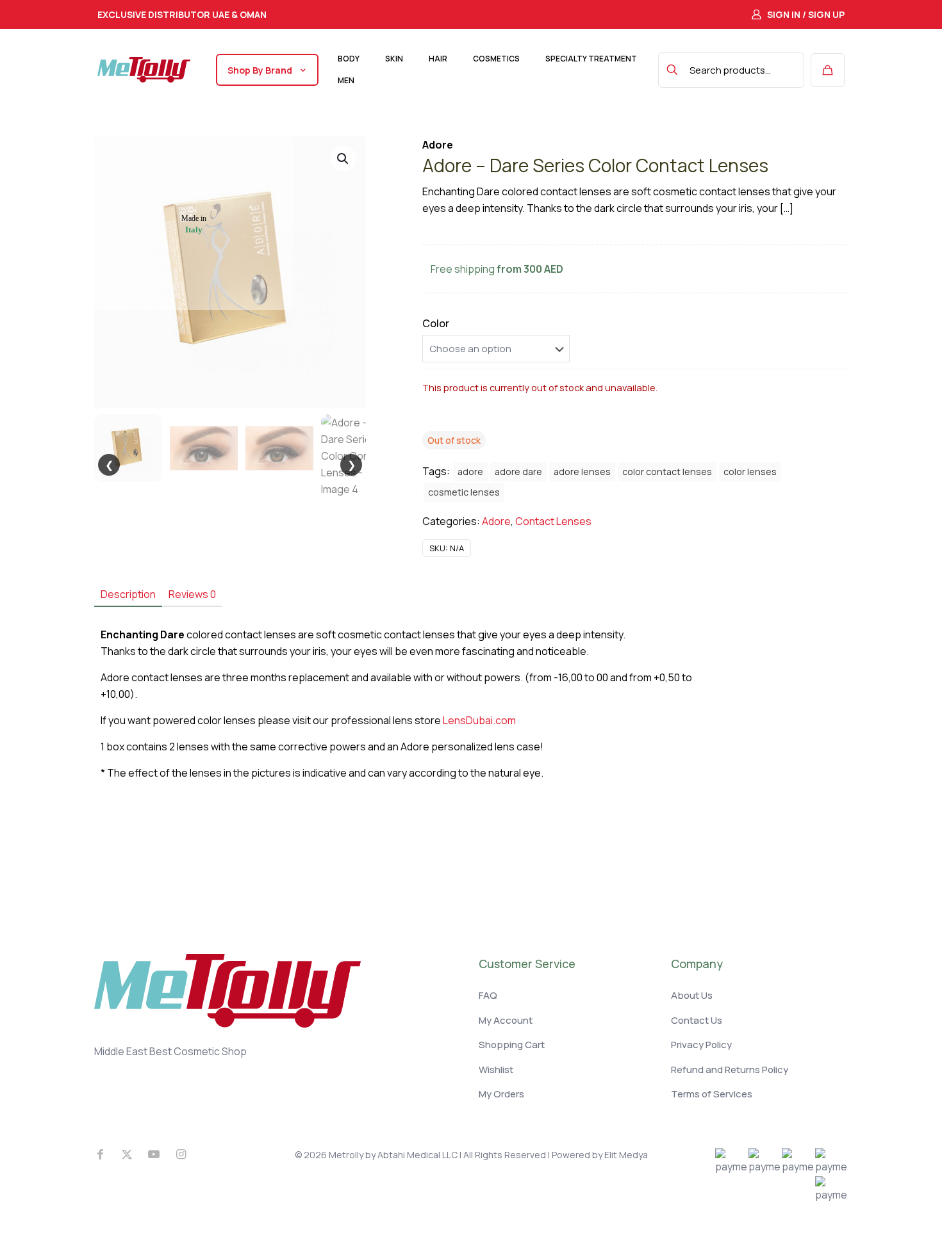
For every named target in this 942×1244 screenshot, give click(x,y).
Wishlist (496, 1069)
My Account (506, 1020)
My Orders (501, 1094)
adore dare (518, 471)
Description (128, 594)
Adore (496, 521)
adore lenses (582, 471)
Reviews (192, 594)
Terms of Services (711, 1094)
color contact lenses (667, 471)
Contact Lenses (553, 521)
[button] (343, 159)
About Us (692, 995)
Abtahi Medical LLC (417, 1155)
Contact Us (696, 1020)
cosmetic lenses (464, 492)
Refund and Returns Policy (729, 1069)
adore (470, 471)
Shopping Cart (512, 1044)
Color (435, 323)
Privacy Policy (701, 1044)
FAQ (488, 995)
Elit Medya (626, 1155)
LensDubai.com (479, 720)
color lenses (750, 471)
